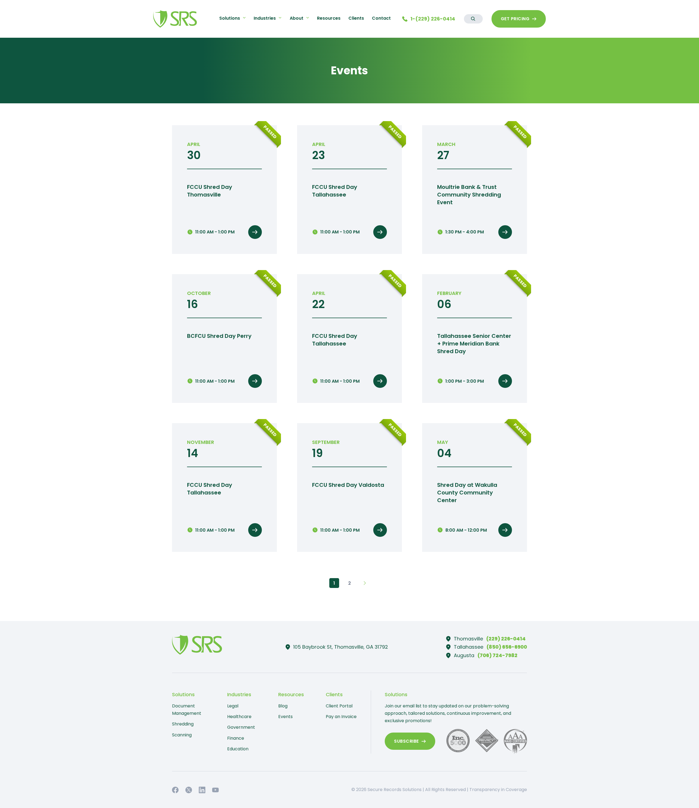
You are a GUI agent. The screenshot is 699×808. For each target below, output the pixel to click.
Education (237, 749)
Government (241, 727)
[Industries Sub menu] (280, 17)
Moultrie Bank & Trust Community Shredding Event (469, 194)
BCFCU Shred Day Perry (219, 336)
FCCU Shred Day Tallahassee (334, 190)
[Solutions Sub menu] (244, 17)
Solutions (229, 18)
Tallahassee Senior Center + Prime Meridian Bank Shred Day (474, 343)
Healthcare (239, 716)
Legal (232, 706)
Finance (235, 738)
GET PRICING (515, 19)
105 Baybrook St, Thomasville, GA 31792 (340, 646)
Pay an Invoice (341, 716)
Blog (283, 706)
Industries (265, 18)
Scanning (182, 735)
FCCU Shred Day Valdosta (348, 485)
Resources (328, 18)
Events (285, 716)
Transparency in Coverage (498, 789)
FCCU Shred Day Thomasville (209, 190)
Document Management (186, 709)
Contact (381, 18)
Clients (356, 18)
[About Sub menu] (307, 17)
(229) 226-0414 (506, 638)
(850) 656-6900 (507, 646)
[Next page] (365, 583)
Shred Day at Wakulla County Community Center (467, 492)
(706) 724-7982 (497, 655)
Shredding (183, 724)
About (296, 18)
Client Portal (339, 706)
